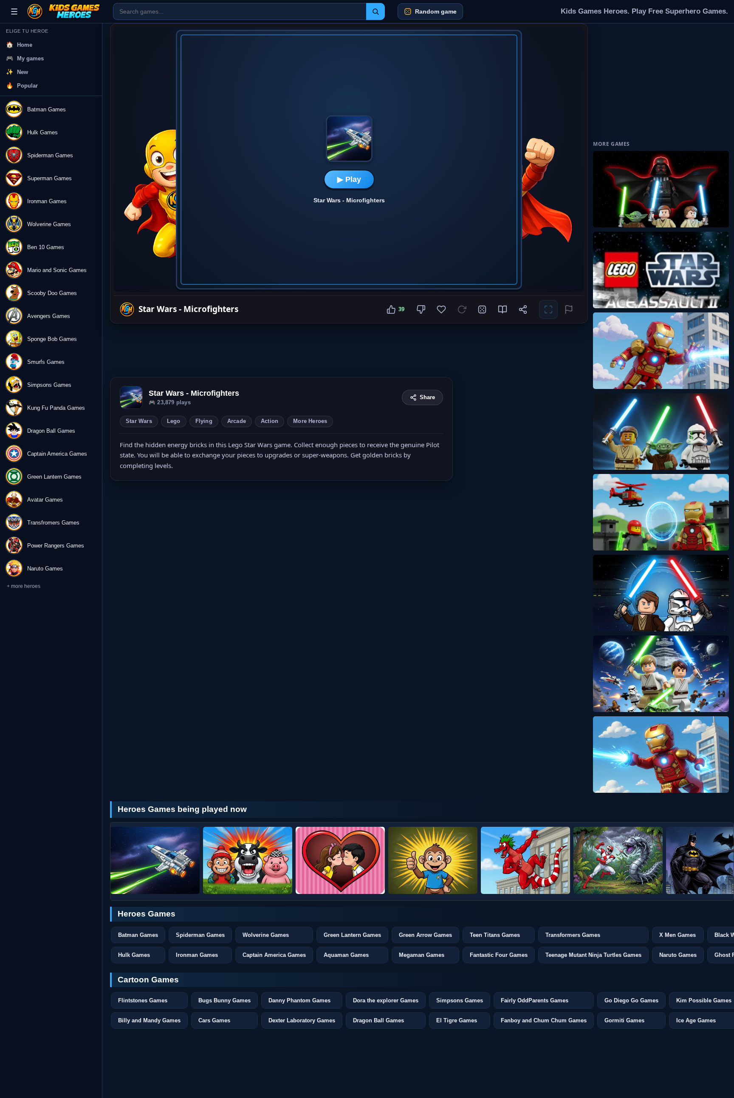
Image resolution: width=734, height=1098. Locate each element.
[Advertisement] (281, 350)
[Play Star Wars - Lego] (661, 674)
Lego (174, 421)
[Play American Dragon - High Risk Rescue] (525, 860)
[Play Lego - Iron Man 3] (661, 512)
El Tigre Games (456, 1020)
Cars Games (214, 1020)
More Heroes (310, 421)
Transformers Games (572, 935)
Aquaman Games (346, 955)
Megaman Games (421, 955)
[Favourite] (441, 309)
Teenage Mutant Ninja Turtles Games (593, 955)
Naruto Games (678, 955)
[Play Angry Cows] (247, 860)
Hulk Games (134, 955)
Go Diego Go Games (631, 1000)
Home (24, 45)
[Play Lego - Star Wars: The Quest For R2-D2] (661, 593)
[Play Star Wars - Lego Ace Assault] (661, 189)
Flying (203, 421)
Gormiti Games (624, 1020)
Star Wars (139, 421)
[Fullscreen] (548, 309)
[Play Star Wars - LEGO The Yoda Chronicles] (661, 431)
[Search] (375, 11)
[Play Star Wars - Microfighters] (155, 860)
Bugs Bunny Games (224, 1000)
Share (427, 397)
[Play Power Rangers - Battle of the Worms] (618, 860)
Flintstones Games (142, 1000)
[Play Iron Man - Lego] (661, 754)
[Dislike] (421, 309)
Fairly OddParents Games (534, 1000)
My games (30, 58)
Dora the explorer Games (385, 1000)
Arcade (236, 421)
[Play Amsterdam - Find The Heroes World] (432, 860)
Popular (27, 85)
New (22, 72)
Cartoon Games (148, 979)
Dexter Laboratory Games (301, 1020)
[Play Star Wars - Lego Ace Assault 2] (661, 270)
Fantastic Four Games (499, 955)
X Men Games (677, 935)
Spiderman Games (200, 935)
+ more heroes (23, 586)
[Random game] (482, 309)
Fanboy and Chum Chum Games (544, 1020)
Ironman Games (197, 955)
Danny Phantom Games (299, 1000)
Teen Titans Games (495, 935)
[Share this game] (523, 309)
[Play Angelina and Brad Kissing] (340, 860)
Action (269, 421)
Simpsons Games (459, 1000)
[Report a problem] (568, 309)
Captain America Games (274, 955)
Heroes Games (146, 913)
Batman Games (138, 935)
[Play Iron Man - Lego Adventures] (661, 350)
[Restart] (461, 309)
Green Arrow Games (425, 935)
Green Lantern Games (352, 935)
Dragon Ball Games (378, 1020)
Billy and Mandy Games (149, 1020)
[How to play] (502, 309)
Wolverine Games (266, 935)
